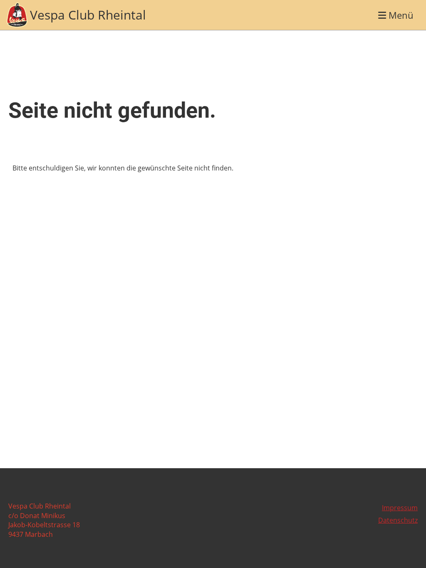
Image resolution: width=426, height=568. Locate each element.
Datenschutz (398, 520)
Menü (400, 15)
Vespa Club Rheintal (88, 14)
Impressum (400, 507)
